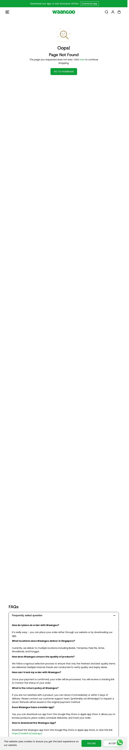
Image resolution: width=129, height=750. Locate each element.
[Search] (106, 12)
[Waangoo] (64, 12)
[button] (7, 12)
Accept (113, 743)
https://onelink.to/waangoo (27, 733)
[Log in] (113, 12)
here (82, 59)
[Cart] (119, 12)
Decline (91, 743)
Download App (89, 3)
